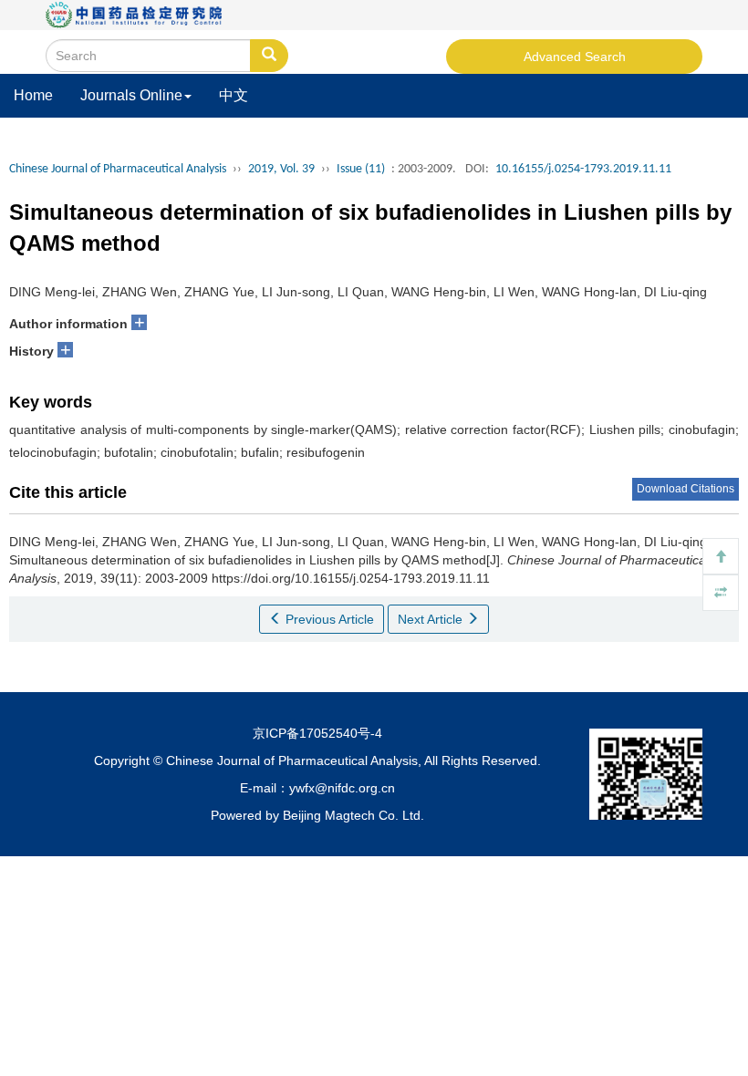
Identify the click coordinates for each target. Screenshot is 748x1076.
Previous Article (328, 619)
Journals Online (131, 95)
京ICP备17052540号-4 (317, 733)
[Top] (720, 556)
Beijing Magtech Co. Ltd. (353, 815)
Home (33, 95)
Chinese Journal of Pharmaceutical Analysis (117, 169)
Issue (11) (361, 169)
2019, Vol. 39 (281, 169)
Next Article (432, 619)
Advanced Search (575, 56)
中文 (233, 95)
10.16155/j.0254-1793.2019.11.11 (583, 169)
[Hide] (720, 592)
